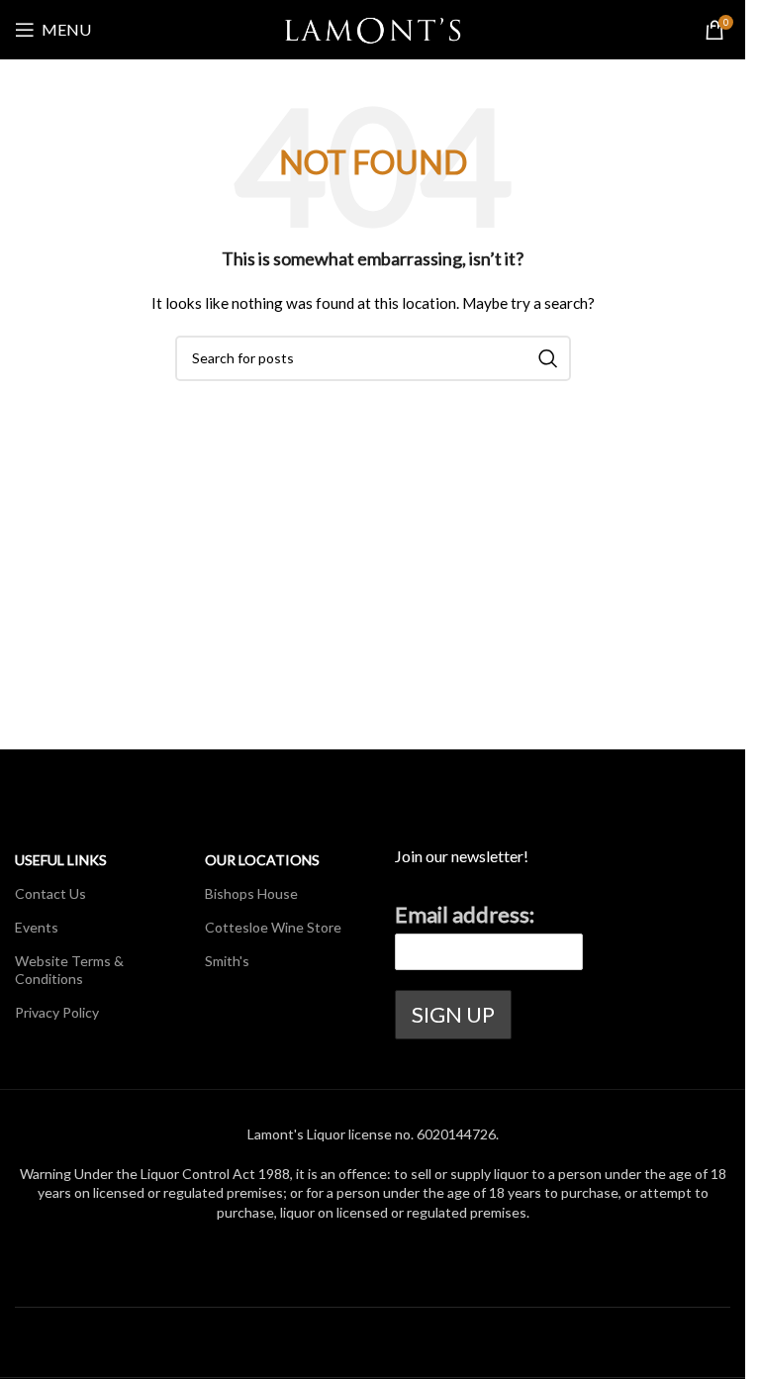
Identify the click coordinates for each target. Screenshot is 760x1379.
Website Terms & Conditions (69, 969)
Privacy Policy (57, 1012)
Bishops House (251, 893)
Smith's (227, 960)
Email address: (464, 914)
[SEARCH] (548, 358)
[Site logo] (372, 28)
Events (36, 927)
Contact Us (50, 893)
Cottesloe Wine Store (273, 927)
